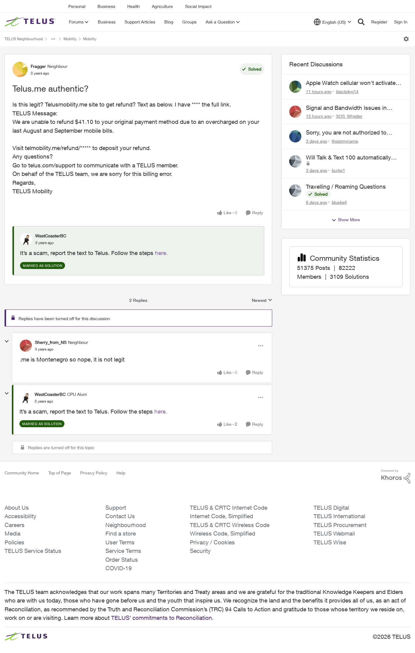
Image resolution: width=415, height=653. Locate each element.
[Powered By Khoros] (395, 477)
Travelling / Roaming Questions (346, 186)
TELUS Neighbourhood (24, 39)
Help (120, 472)
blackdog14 (347, 91)
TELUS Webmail (334, 533)
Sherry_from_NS (51, 342)
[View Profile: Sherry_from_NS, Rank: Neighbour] (26, 346)
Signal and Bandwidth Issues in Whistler (346, 108)
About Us (17, 507)
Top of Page (59, 472)
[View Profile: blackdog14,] (295, 87)
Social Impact (198, 6)
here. (161, 253)
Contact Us (120, 516)
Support (115, 507)
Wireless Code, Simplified (222, 533)
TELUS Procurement (340, 525)
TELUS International (339, 516)
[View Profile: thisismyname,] (295, 136)
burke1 (338, 170)
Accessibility (20, 516)
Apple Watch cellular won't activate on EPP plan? (351, 83)
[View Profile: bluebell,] (295, 190)
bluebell (339, 202)
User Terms (120, 542)
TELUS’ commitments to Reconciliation (161, 617)
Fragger (38, 66)
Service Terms (123, 550)
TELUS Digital (331, 507)
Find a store (120, 533)
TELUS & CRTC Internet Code (228, 507)
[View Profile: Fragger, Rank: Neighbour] (20, 69)
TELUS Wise (330, 542)
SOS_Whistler (349, 116)
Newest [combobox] (262, 300)
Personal (76, 6)
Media (12, 533)
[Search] (361, 22)
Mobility (70, 39)
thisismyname (345, 141)
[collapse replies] (6, 341)
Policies (14, 542)
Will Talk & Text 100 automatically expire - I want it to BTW (348, 157)
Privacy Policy (93, 472)
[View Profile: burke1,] (295, 161)
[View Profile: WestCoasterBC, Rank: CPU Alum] (25, 397)
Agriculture (162, 6)
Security (200, 550)
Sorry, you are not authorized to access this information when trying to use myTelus (351, 132)
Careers (15, 525)
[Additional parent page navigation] (53, 39)
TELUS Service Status (33, 550)
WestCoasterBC (50, 235)
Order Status (121, 559)
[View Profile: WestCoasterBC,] (26, 239)
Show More (349, 219)
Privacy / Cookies (212, 542)
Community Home (22, 472)
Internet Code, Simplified (221, 516)
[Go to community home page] (31, 22)
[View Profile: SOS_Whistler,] (295, 112)
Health (133, 6)
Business (106, 6)
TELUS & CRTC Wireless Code (229, 525)
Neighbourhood (125, 525)
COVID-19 (118, 568)
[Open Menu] (406, 39)
